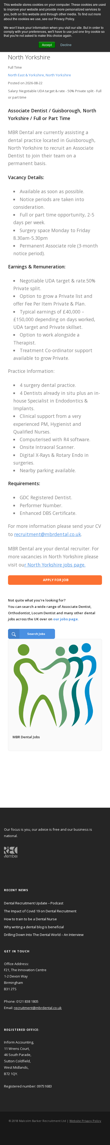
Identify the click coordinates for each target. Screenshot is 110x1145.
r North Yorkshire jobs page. (54, 565)
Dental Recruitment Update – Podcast (33, 903)
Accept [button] (47, 44)
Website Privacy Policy (85, 1121)
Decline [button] (66, 44)
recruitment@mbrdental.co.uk (47, 534)
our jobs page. (66, 619)
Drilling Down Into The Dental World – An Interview (44, 934)
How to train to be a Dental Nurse (30, 919)
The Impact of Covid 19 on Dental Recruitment (40, 911)
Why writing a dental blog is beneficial (34, 927)
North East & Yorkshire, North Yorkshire (39, 75)
